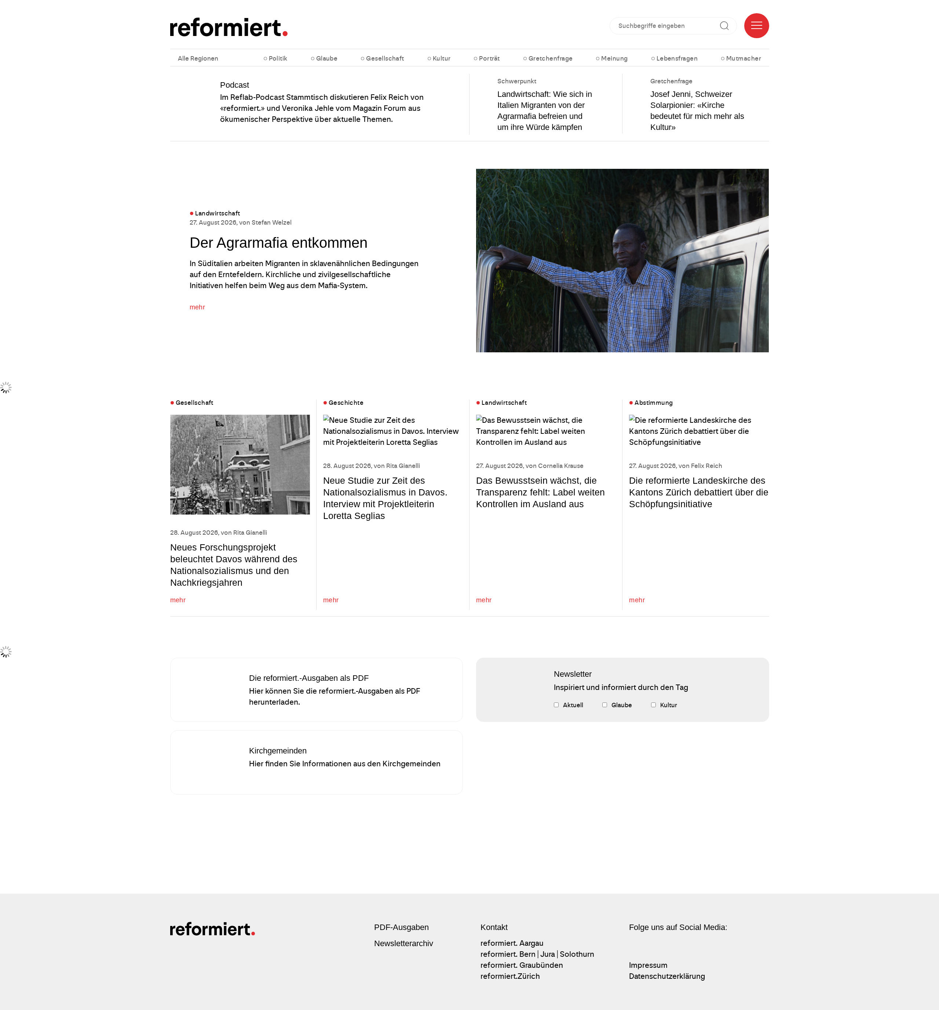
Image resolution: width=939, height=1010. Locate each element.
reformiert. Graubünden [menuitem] (522, 965)
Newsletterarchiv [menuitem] (403, 943)
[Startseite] (229, 27)
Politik (278, 58)
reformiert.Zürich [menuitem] (510, 976)
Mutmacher (743, 58)
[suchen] (727, 25)
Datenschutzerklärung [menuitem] (667, 976)
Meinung (614, 58)
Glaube (327, 58)
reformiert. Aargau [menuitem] (512, 943)
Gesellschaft (385, 58)
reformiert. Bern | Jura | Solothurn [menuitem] (537, 954)
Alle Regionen (198, 58)
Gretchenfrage (551, 58)
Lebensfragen (677, 58)
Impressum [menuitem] (648, 965)
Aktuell (573, 705)
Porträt (489, 58)
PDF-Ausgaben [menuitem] (401, 927)
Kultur (442, 58)
